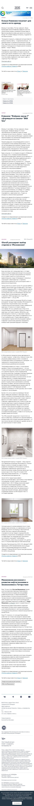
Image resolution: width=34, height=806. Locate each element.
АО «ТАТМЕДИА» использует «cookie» (10, 782)
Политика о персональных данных (10, 777)
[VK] (4, 696)
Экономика (4, 239)
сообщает (12, 603)
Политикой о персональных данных (15, 798)
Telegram (25, 71)
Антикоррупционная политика (9, 780)
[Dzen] (21, 696)
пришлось (11, 289)
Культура (3, 17)
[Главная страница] (18, 8)
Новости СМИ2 (8, 101)
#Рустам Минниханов (8, 684)
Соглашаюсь (17, 803)
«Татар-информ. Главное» (9, 66)
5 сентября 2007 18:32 (27, 113)
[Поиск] (2, 8)
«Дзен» (19, 71)
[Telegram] (13, 696)
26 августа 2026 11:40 (27, 577)
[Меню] (31, 8)
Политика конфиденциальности (9, 789)
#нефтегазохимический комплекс (11, 681)
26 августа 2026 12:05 (15, 239)
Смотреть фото (6, 61)
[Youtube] (29, 696)
